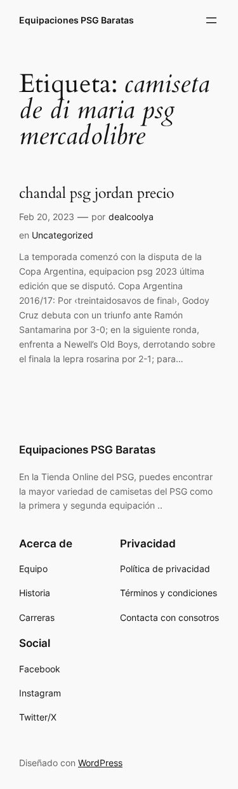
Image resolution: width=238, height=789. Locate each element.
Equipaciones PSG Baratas (76, 20)
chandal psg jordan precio (96, 193)
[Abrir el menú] (211, 20)
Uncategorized (62, 235)
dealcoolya (131, 216)
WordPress (100, 762)
